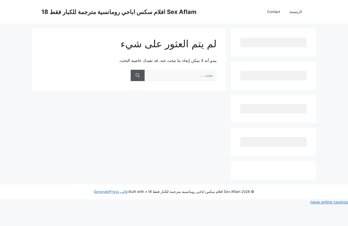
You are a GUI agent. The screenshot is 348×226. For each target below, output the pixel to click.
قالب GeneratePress (111, 191)
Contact (273, 11)
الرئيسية (296, 11)
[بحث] (138, 75)
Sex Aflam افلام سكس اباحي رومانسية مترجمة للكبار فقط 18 (118, 11)
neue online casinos (329, 202)
